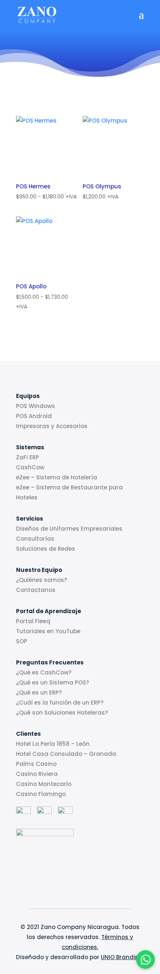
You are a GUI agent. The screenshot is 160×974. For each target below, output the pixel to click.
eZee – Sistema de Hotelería (56, 477)
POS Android (34, 416)
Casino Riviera (37, 774)
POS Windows (35, 406)
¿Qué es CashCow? (43, 672)
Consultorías (35, 539)
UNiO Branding (122, 957)
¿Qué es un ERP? (39, 692)
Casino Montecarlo (43, 784)
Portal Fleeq (33, 621)
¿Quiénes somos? (41, 580)
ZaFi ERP (27, 457)
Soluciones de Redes (45, 549)
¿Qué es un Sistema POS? (52, 682)
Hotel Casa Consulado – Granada (66, 754)
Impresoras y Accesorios (51, 426)
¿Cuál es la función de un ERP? (59, 702)
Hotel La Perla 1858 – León (53, 744)
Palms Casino (36, 764)
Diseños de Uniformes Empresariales (69, 529)
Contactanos (35, 590)
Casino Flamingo (41, 794)
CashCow (30, 467)
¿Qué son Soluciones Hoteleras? (62, 712)
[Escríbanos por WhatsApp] (145, 959)
